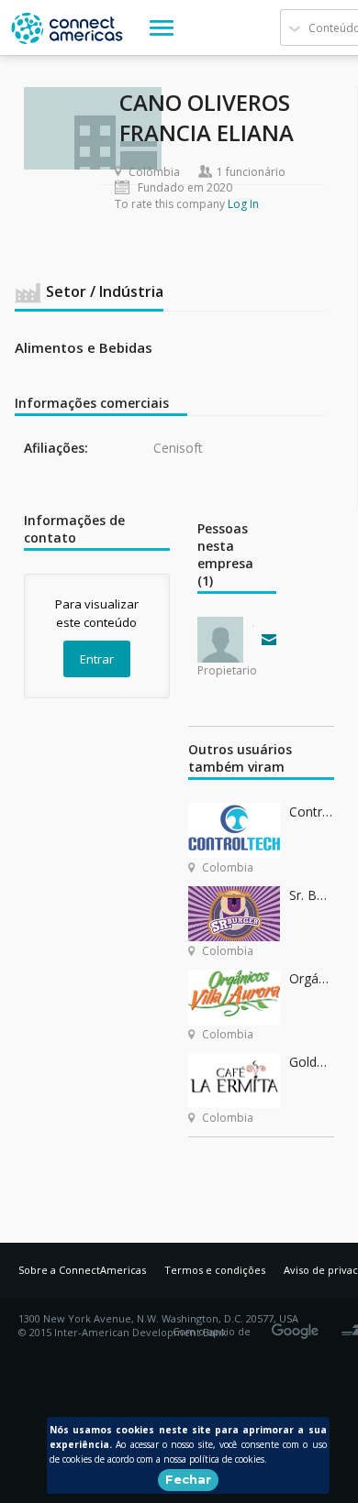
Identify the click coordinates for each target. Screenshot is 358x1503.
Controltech (311, 811)
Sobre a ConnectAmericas (82, 1270)
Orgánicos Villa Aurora (311, 978)
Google (298, 1325)
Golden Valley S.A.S (311, 1061)
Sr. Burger (311, 895)
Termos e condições (214, 1270)
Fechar (188, 1479)
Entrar (97, 659)
